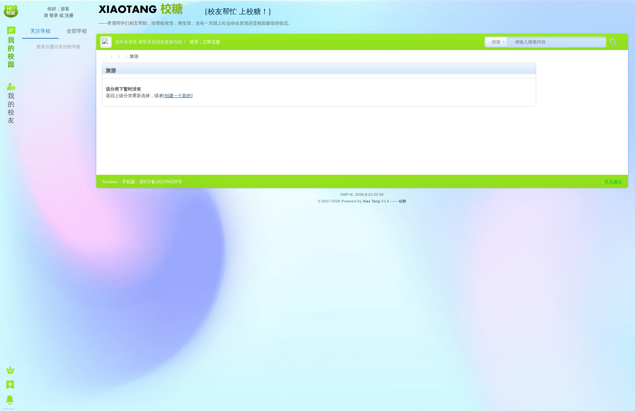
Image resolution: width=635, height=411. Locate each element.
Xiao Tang (371, 201)
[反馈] (9, 384)
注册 (69, 15)
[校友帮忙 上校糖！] (148, 8)
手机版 (128, 181)
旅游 (134, 56)
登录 (53, 15)
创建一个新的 (178, 95)
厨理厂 (105, 56)
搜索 (496, 42)
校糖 (402, 201)
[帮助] (9, 399)
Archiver (110, 181)
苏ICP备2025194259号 (161, 181)
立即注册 (211, 42)
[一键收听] (9, 370)
